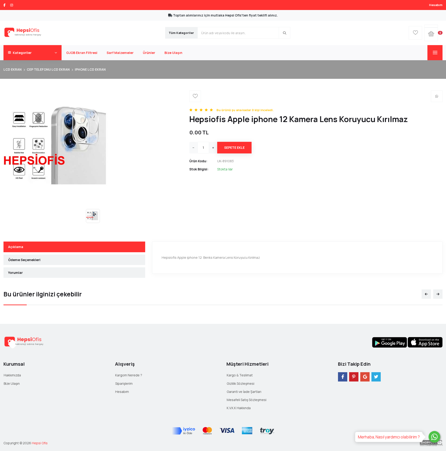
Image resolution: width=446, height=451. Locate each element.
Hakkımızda (12, 375)
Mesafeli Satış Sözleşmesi (246, 400)
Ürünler (149, 52)
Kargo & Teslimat (240, 375)
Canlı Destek (434, 445)
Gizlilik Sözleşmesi (240, 383)
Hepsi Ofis (40, 443)
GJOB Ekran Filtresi (81, 52)
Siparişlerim (124, 383)
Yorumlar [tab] (15, 272)
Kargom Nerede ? (128, 375)
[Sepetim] (431, 26)
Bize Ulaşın (173, 52)
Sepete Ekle (234, 147)
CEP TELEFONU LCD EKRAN (48, 69)
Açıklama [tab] (15, 247)
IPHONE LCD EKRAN (90, 69)
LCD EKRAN (12, 69)
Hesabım (436, 5)
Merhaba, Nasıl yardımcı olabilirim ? (389, 437)
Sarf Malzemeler (120, 52)
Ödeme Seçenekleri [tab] (24, 260)
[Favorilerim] (415, 33)
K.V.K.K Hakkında (239, 408)
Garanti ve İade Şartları (244, 391)
